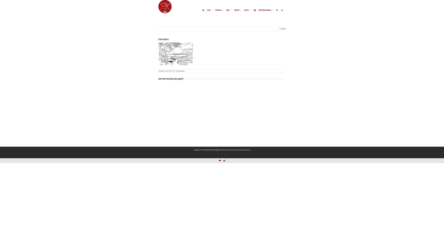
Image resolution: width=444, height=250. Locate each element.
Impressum (247, 150)
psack (162, 71)
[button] (282, 10)
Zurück (283, 28)
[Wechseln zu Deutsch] (220, 160)
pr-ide (234, 150)
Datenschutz (240, 150)
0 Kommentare (180, 71)
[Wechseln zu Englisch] (255, 10)
